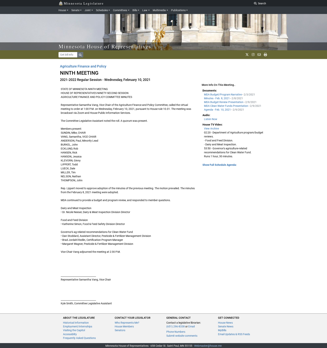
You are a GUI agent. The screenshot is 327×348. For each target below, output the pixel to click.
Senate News (225, 326)
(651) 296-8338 (175, 326)
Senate (75, 10)
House (62, 10)
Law (144, 10)
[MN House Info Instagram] (253, 54)
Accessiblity (70, 334)
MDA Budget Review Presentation (224, 102)
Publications (178, 10)
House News (225, 322)
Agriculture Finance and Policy (83, 66)
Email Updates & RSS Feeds (234, 334)
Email (191, 326)
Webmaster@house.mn (208, 345)
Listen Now (210, 119)
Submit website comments (181, 335)
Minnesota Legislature (84, 3)
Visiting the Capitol (74, 330)
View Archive (211, 128)
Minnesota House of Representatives (105, 46)
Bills (134, 10)
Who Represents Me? (127, 322)
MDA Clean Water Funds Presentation (226, 105)
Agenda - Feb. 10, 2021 (217, 109)
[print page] (265, 54)
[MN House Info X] (247, 54)
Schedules (102, 10)
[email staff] (259, 54)
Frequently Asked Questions (79, 337)
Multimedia (159, 10)
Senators (120, 330)
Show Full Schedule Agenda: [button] (219, 164)
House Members (124, 326)
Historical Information (76, 322)
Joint (88, 10)
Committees (120, 10)
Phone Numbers (175, 331)
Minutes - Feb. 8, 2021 (217, 98)
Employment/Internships (77, 326)
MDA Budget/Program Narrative (223, 94)
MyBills (222, 330)
